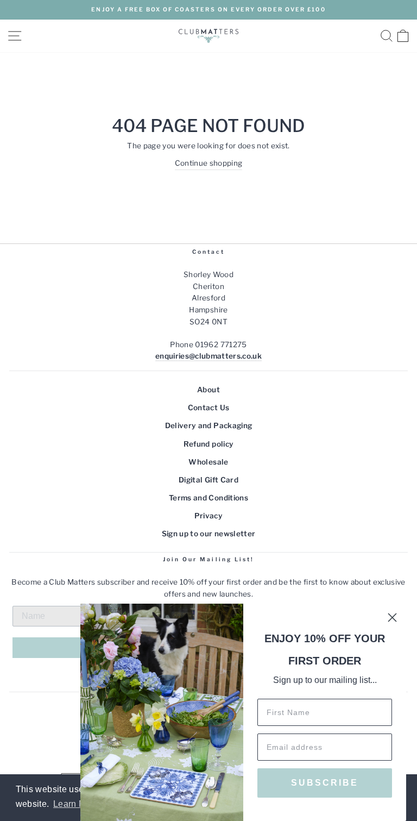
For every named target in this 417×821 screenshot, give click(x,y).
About (208, 389)
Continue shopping (209, 163)
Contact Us (208, 407)
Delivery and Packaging (208, 425)
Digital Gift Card (208, 479)
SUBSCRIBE (324, 782)
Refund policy (208, 444)
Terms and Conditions (208, 497)
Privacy (208, 515)
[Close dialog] (392, 617)
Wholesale (208, 461)
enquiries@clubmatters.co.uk (208, 356)
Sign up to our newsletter (209, 533)
